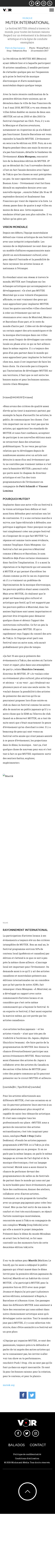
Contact (38, 1445)
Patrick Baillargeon (15, 48)
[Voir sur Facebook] (32, 3)
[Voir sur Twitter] (38, 3)
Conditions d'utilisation (27, 1458)
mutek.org (9, 1385)
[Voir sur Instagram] (44, 3)
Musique (28, 18)
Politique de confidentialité (27, 1454)
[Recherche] (50, 3)
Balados (16, 1445)
